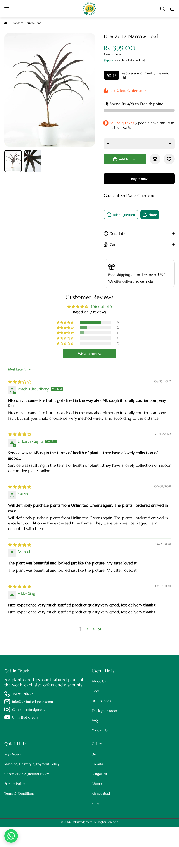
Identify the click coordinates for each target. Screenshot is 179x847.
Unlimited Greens (25, 717)
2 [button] (87, 629)
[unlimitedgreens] (89, 8)
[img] (19, 382)
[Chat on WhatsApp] (11, 836)
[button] (172, 9)
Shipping (109, 60)
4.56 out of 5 (101, 306)
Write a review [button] (89, 353)
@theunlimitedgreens (28, 709)
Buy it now (139, 179)
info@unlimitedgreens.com (32, 702)
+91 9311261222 (22, 694)
